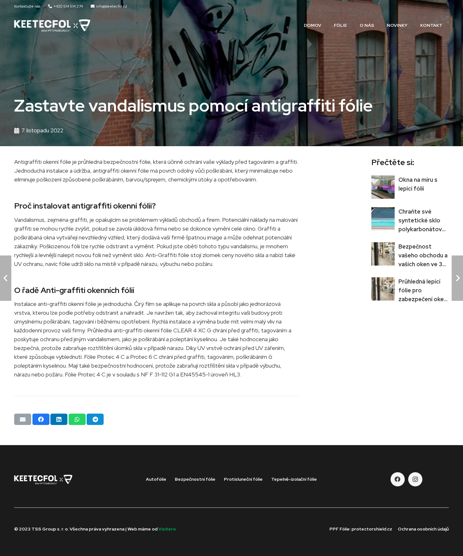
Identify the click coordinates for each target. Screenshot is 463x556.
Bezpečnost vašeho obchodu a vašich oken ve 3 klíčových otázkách (423, 264)
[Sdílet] (40, 419)
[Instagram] (415, 479)
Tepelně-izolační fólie (294, 479)
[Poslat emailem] (22, 419)
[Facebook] (398, 479)
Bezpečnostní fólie (195, 479)
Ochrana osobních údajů (423, 529)
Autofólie (156, 479)
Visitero (167, 529)
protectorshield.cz (372, 529)
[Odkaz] (52, 25)
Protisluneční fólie (243, 479)
